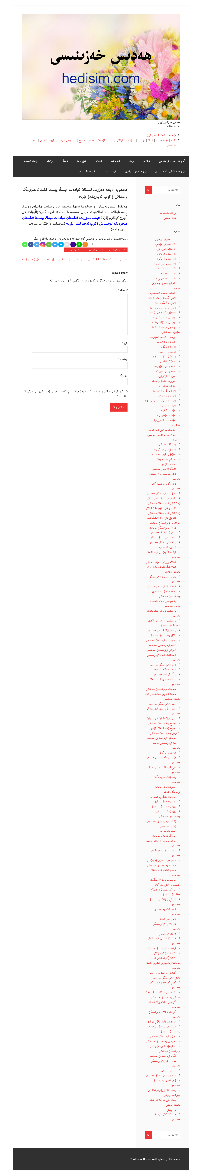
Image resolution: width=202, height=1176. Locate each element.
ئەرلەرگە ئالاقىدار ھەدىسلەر (163, 533)
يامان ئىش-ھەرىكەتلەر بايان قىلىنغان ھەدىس (165, 1102)
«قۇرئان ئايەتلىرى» (167, 386)
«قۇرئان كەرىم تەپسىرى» (164, 391)
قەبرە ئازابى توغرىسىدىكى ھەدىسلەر (166, 926)
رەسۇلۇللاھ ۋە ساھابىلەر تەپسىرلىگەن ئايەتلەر (166, 789)
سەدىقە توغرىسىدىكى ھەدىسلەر (161, 865)
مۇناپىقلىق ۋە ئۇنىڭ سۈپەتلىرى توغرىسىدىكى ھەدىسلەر (164, 1029)
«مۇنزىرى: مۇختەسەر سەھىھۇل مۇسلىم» (163, 437)
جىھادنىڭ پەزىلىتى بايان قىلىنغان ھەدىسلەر (163, 711)
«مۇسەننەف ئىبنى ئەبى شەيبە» (162, 430)
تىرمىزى (98, 161)
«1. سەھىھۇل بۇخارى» (117, 250)
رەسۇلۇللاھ (130, 140)
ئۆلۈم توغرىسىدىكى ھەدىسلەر (163, 542)
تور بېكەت (123, 375)
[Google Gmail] (67, 244)
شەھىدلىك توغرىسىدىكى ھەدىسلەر (167, 911)
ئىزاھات (123, 290)
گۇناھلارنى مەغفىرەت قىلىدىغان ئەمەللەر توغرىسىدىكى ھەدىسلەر (163, 994)
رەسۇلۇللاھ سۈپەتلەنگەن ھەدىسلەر (166, 779)
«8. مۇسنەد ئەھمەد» (166, 273)
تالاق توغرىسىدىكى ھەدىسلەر (162, 635)
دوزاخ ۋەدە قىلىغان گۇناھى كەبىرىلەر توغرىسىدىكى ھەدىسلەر (165, 730)
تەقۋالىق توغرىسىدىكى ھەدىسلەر (161, 650)
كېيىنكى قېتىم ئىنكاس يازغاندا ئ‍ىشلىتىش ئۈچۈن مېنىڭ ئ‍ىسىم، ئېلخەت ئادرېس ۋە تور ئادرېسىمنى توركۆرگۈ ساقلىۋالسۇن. (76, 394)
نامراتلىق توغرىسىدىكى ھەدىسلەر (161, 1041)
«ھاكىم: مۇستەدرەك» (166, 459)
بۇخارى (146, 161)
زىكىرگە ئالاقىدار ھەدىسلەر (163, 836)
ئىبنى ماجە (81, 161)
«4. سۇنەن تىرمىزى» (95, 250)
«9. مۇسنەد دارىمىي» (166, 278)
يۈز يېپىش (171, 1110)
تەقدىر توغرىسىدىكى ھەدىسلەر (162, 645)
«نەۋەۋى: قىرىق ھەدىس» (164, 454)
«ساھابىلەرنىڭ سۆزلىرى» (164, 357)
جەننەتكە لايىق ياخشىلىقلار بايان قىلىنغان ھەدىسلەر (162, 696)
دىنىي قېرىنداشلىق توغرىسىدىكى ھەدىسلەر (164, 769)
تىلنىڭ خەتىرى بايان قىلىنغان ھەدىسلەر (165, 681)
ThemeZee (174, 1159)
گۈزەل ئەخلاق (47, 140)
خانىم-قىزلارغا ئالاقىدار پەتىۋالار (161, 719)
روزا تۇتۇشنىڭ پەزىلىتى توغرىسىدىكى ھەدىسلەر (167, 814)
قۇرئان (150, 140)
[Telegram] (55, 244)
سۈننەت (141, 140)
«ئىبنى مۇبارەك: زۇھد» (165, 303)
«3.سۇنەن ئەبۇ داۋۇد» (165, 249)
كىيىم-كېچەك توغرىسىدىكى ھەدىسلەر (165, 985)
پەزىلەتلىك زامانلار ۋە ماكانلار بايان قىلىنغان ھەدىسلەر (164, 623)
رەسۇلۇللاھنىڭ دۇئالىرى (165, 802)
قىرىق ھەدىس (110, 171)
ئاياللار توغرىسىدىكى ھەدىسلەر (162, 528)
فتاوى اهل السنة (168, 919)
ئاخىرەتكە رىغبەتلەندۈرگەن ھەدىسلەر (166, 486)
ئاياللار (120, 140)
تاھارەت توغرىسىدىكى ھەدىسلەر (161, 640)
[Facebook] (31, 244)
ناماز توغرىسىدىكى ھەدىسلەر (163, 1036)
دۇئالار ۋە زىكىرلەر (167, 753)
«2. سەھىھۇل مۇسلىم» (165, 244)
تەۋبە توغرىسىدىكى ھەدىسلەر (163, 665)
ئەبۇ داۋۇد (115, 161)
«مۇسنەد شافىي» (168, 410)
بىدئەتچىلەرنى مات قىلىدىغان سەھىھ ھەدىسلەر (165, 603)
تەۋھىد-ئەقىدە (162, 140)
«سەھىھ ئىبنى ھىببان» (166, 371)
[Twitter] (37, 244)
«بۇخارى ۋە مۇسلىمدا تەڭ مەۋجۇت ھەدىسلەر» (165, 329)
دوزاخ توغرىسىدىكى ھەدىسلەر (162, 723)
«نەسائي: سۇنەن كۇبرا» (165, 450)
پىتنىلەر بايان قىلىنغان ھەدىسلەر (162, 630)
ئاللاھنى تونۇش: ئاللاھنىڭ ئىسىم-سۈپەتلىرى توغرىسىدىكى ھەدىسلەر (163, 520)
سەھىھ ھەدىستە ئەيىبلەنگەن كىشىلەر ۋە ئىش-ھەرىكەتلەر (165, 882)
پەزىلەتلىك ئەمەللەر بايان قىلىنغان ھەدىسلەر (163, 613)
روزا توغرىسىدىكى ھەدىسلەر (163, 807)
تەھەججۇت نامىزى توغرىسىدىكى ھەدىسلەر (163, 657)
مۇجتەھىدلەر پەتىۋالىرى (136, 171)
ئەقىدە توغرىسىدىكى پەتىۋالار (162, 538)
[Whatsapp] (24, 244)
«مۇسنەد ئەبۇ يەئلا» (167, 396)
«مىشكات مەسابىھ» (166, 445)
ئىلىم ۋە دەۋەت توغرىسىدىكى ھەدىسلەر (164, 579)
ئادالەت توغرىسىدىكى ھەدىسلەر (161, 494)
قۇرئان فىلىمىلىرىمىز (87, 171)
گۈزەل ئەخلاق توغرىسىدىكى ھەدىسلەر (164, 1014)
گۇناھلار (101, 140)
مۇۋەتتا (50, 161)
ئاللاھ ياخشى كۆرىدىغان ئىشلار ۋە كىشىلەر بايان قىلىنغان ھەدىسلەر (163, 510)
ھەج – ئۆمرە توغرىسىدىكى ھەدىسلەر (165, 1063)
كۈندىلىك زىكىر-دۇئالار (165, 953)
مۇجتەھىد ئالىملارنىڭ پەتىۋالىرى (161, 135)
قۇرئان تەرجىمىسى (167, 934)
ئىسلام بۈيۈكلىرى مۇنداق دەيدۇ (161, 562)
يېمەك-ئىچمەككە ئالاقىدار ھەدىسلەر (167, 1117)
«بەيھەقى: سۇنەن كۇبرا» (164, 317)
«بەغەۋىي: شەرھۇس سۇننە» (163, 312)
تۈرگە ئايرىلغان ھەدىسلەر (165, 674)
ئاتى (125, 343)
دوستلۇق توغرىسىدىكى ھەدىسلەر (161, 738)
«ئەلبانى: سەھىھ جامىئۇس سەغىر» (166, 285)
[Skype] (61, 244)
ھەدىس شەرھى (168, 1071)
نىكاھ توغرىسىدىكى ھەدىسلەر (162, 1056)
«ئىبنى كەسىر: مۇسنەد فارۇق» (162, 298)
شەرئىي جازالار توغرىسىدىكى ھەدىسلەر (164, 902)
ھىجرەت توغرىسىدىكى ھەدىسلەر (161, 1076)
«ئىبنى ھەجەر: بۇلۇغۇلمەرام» (163, 308)
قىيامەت (61, 140)
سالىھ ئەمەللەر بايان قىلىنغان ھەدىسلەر (165, 853)
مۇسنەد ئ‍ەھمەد (31, 161)
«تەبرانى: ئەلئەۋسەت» (166, 342)
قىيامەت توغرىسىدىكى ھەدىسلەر (161, 948)
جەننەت (91, 140)
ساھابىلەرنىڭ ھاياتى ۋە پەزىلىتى (161, 860)
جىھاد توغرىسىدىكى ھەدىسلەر (162, 704)
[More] (85, 244)
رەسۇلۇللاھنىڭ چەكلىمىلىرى (163, 797)
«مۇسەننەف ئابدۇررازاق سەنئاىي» (166, 422)
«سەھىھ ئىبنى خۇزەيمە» (165, 366)
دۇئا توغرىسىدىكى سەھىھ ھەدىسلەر (166, 745)
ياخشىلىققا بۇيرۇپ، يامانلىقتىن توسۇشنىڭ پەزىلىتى (164, 1092)
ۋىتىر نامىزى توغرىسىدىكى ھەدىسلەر (166, 1082)
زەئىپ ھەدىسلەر (168, 826)
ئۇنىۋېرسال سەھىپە (167, 547)
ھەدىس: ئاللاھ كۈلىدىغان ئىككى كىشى (107, 259)
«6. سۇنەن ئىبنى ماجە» (74, 250)
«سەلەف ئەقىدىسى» (166, 361)
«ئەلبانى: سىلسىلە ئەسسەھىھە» (162, 293)
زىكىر (68, 140)
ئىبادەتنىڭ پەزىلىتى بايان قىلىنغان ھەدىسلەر (163, 554)
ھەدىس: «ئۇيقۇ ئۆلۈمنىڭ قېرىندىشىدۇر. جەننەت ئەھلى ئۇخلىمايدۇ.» (55, 259)
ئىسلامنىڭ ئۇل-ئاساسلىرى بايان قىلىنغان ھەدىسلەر (163, 569)
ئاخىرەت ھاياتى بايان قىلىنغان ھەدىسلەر (164, 476)
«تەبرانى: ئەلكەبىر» (167, 347)
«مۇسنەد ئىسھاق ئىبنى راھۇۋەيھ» (160, 401)
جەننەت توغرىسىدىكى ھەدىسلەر (161, 689)
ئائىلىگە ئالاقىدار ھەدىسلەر (164, 469)
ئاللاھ (173, 140)
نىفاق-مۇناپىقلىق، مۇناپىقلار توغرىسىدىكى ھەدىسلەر (165, 1048)
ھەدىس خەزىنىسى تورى (169, 122)
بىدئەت (111, 140)
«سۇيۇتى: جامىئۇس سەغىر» (163, 381)
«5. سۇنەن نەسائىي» (166, 259)
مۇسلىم (131, 161)
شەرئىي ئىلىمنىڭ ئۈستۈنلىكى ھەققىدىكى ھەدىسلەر (165, 892)
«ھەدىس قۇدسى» (168, 464)
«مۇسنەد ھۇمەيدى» (166, 415)
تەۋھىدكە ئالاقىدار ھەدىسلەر (163, 670)
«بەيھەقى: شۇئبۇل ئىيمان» (164, 322)
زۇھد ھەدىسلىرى (168, 831)
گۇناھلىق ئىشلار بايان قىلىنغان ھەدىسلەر (164, 1004)
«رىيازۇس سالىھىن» (167, 352)
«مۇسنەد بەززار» (168, 406)
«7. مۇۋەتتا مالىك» (167, 268)
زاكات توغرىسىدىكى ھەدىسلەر (162, 821)
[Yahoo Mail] (73, 244)
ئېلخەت (123, 359)
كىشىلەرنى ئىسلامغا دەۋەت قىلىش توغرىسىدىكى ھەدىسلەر (165, 975)
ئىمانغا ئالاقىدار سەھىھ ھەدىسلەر (161, 586)
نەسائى (65, 161)
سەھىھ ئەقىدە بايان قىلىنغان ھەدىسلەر (165, 872)
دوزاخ (82, 140)
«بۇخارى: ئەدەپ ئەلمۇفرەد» (163, 337)
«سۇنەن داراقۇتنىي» (167, 376)
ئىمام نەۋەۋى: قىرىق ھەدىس (172, 161)
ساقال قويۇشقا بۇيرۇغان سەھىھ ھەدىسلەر (163, 843)
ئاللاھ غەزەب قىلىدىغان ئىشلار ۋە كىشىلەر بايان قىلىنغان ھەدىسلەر (163, 501)
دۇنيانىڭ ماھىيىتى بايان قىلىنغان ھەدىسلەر (163, 760)
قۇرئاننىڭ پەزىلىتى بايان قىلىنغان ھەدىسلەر (164, 941)
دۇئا (75, 140)
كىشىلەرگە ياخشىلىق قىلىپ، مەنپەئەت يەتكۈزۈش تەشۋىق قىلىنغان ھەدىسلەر (163, 963)
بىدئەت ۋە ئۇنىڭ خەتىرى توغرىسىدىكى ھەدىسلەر (166, 593)
